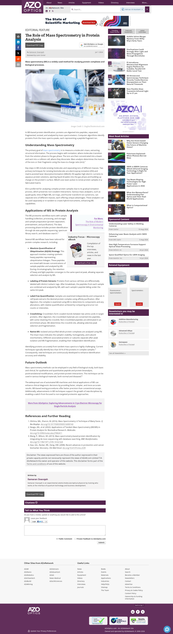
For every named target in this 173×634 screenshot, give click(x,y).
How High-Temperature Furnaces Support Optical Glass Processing (127, 245)
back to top (139, 605)
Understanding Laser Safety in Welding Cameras (126, 225)
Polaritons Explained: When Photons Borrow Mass (136, 155)
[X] (18, 53)
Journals (80, 587)
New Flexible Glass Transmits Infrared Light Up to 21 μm (137, 91)
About (127, 569)
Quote (117, 304)
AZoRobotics (29, 575)
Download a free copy (85, 263)
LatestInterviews (142, 31)
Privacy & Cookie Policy (134, 590)
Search (127, 572)
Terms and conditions (36, 464)
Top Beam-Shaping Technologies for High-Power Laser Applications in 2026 (136, 182)
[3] (116, 66)
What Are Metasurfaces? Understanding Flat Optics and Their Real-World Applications (137, 195)
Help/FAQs (105, 584)
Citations (30, 502)
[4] (116, 80)
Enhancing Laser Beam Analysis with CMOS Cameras (128, 235)
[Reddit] (18, 59)
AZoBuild (27, 581)
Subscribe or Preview (126, 322)
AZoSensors (54, 569)
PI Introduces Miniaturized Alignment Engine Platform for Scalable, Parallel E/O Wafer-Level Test (137, 66)
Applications (106, 578)
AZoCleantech (29, 578)
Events (103, 572)
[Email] (18, 64)
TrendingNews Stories (114, 31)
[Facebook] (18, 47)
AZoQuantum (55, 572)
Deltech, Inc (117, 250)
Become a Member (132, 575)
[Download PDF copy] (18, 36)
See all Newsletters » (117, 353)
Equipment (81, 575)
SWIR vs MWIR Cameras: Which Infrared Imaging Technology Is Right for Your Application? (137, 169)
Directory (80, 581)
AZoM (26, 569)
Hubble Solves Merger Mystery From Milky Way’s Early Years (136, 38)
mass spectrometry (51, 150)
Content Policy (130, 593)
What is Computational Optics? (137, 206)
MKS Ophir (117, 240)
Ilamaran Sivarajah (38, 479)
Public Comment (65, 539)
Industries (105, 581)
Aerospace (123, 342)
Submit (101, 542)
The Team (105, 590)
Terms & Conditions (133, 587)
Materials (105, 575)
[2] (116, 53)
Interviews (81, 584)
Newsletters (129, 578)
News (79, 569)
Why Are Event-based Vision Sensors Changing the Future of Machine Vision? (137, 143)
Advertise (128, 584)
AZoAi (52, 575)
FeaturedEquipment (128, 31)
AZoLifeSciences (56, 581)
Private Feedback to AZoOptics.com (91, 539)
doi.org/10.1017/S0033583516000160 (57, 424)
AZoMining (28, 584)
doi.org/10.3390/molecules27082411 (46, 433)
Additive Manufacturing (128, 319)
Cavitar (116, 229)
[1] (116, 40)
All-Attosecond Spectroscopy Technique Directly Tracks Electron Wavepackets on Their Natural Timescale (137, 79)
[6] (116, 209)
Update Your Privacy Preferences (43, 631)
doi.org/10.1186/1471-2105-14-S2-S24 (46, 442)
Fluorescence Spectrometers (115, 291)
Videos (79, 578)
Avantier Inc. (117, 258)
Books (103, 569)
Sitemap (104, 587)
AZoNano (27, 572)
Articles (80, 572)
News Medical (55, 578)
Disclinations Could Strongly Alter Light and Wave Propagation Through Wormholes (137, 52)
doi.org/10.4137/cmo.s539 (74, 448)
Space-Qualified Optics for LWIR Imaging (127, 255)
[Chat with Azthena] (167, 629)
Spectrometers (137, 290)
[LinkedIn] (18, 42)
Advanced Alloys (125, 331)
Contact (128, 581)
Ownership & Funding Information (133, 597)
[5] (116, 93)
